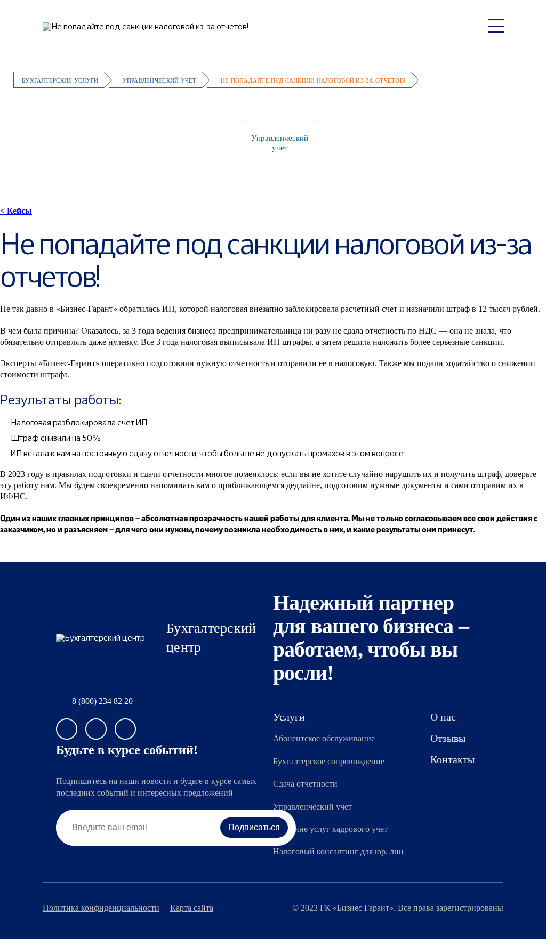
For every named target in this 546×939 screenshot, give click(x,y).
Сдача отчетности (212, 143)
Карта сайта (191, 908)
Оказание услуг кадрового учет (330, 828)
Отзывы (447, 738)
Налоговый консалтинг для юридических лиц (450, 143)
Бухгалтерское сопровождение (137, 143)
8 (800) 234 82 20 (102, 701)
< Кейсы (16, 210)
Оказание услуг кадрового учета (358, 143)
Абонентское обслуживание (53, 143)
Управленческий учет (279, 143)
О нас (517, 143)
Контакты (452, 759)
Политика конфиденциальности (101, 908)
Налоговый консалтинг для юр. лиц (338, 851)
